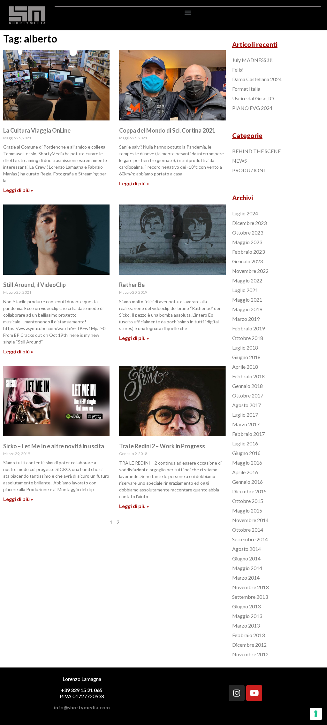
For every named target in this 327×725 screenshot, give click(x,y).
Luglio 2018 (245, 347)
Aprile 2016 (245, 472)
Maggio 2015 (247, 510)
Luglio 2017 (245, 415)
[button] (187, 12)
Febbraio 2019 (248, 328)
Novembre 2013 (250, 587)
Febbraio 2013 (248, 635)
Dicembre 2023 (249, 223)
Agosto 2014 (246, 549)
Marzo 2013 (246, 625)
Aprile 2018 (245, 367)
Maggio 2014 (247, 568)
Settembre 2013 (250, 597)
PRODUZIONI (248, 170)
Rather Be (132, 284)
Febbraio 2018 (248, 376)
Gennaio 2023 (247, 261)
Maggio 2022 (247, 280)
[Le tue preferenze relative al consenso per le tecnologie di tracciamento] (316, 714)
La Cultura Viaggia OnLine (37, 130)
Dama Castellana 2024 (257, 79)
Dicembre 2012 (249, 645)
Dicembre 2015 (249, 491)
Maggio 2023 (247, 242)
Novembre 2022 (250, 271)
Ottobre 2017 (247, 395)
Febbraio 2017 (248, 434)
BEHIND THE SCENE (256, 151)
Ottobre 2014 (247, 530)
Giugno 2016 (246, 453)
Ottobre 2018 (247, 338)
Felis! (238, 69)
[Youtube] (254, 693)
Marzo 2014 (246, 578)
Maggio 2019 (247, 309)
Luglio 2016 (245, 443)
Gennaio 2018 (247, 386)
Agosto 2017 (246, 405)
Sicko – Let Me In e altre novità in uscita (53, 446)
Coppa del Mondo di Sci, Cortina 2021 (167, 130)
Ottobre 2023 (247, 232)
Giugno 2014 (246, 558)
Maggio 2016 (247, 462)
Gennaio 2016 (247, 482)
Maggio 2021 (247, 300)
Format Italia (246, 89)
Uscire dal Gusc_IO (253, 98)
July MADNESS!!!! (252, 60)
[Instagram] (237, 693)
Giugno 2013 (246, 606)
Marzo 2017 (246, 424)
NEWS (239, 161)
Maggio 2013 (247, 616)
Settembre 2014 (250, 539)
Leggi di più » (18, 190)
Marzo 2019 (246, 319)
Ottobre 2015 (247, 501)
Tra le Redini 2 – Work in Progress (162, 446)
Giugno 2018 (246, 357)
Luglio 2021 (245, 290)
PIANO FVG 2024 (252, 108)
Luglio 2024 (245, 213)
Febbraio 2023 (248, 252)
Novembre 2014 (250, 520)
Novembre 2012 (250, 654)
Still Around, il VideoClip (34, 284)
